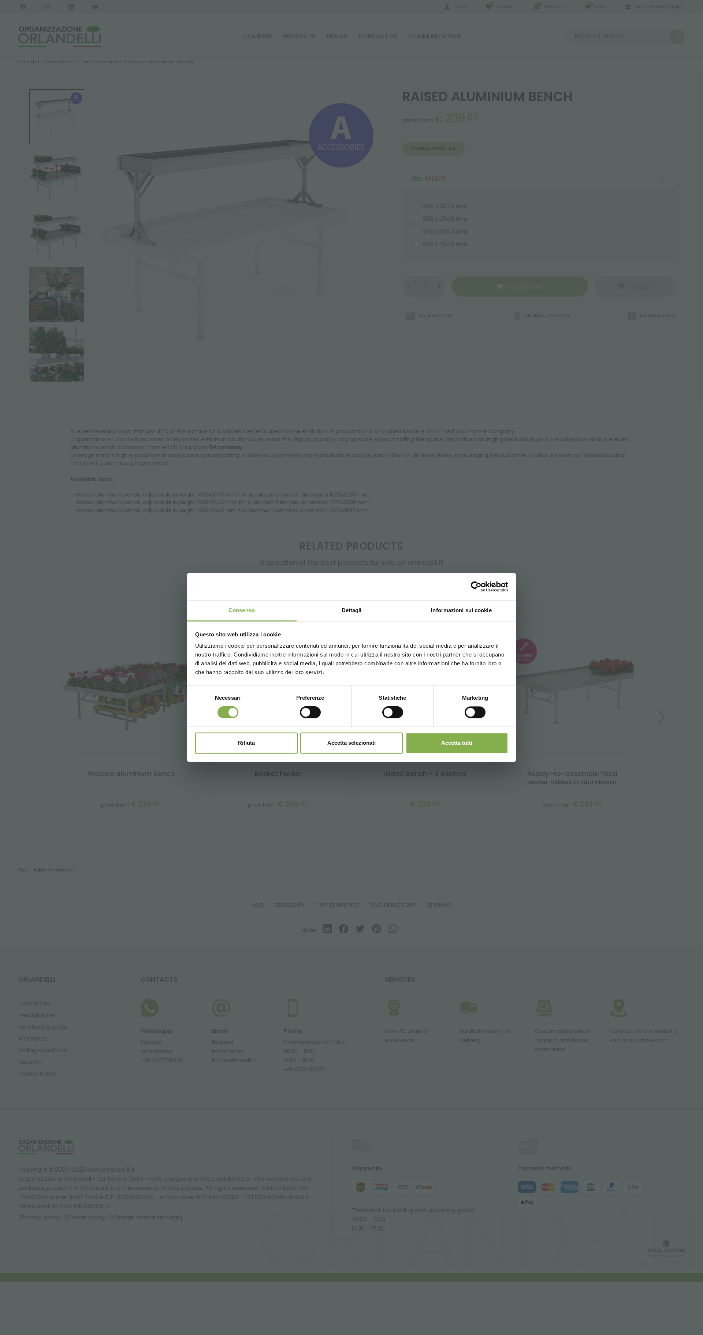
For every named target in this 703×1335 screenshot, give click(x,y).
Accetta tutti (456, 743)
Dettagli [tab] (352, 610)
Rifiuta (246, 743)
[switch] (310, 712)
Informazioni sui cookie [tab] (461, 610)
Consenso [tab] (241, 610)
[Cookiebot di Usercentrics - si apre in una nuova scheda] (476, 586)
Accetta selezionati (351, 743)
